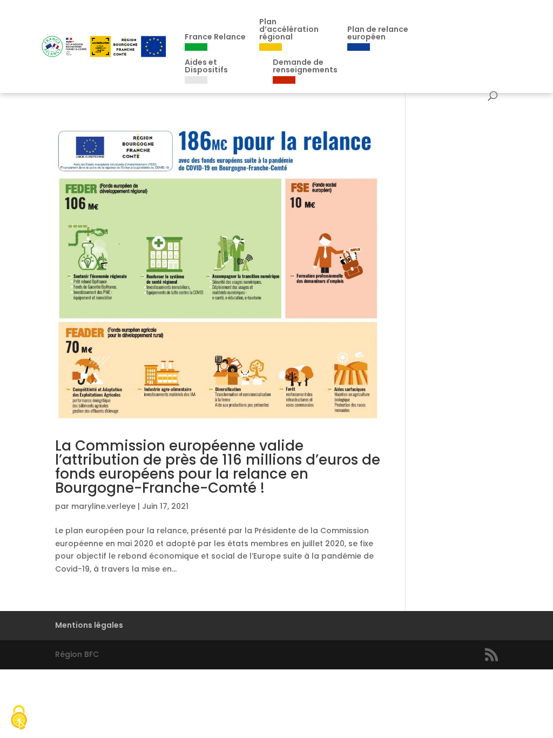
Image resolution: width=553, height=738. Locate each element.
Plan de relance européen (377, 33)
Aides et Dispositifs (206, 66)
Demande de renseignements (305, 66)
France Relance (215, 37)
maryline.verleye (103, 506)
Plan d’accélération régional (289, 30)
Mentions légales (89, 625)
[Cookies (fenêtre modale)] (19, 719)
